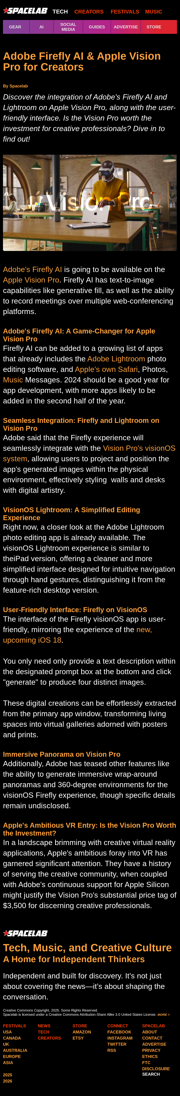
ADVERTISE (126, 27)
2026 (7, 1081)
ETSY (78, 1038)
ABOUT (149, 1032)
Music (13, 380)
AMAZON (82, 1032)
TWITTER (116, 1044)
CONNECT (117, 1025)
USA (7, 1032)
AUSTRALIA (15, 1050)
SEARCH (151, 1074)
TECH (60, 11)
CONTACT (152, 1038)
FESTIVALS (125, 12)
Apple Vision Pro (31, 280)
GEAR (15, 27)
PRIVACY (151, 1050)
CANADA (12, 1038)
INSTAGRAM (120, 1038)
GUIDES (97, 27)
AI (41, 27)
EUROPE (12, 1056)
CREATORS (89, 12)
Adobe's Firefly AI (32, 269)
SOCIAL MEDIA (68, 27)
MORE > (164, 1014)
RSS (111, 1050)
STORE (160, 27)
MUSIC (153, 12)
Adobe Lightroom (116, 359)
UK (6, 1044)
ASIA (8, 1062)
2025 (7, 1075)
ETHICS (150, 1056)
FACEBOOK (119, 1032)
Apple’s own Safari (106, 369)
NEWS (44, 1025)
